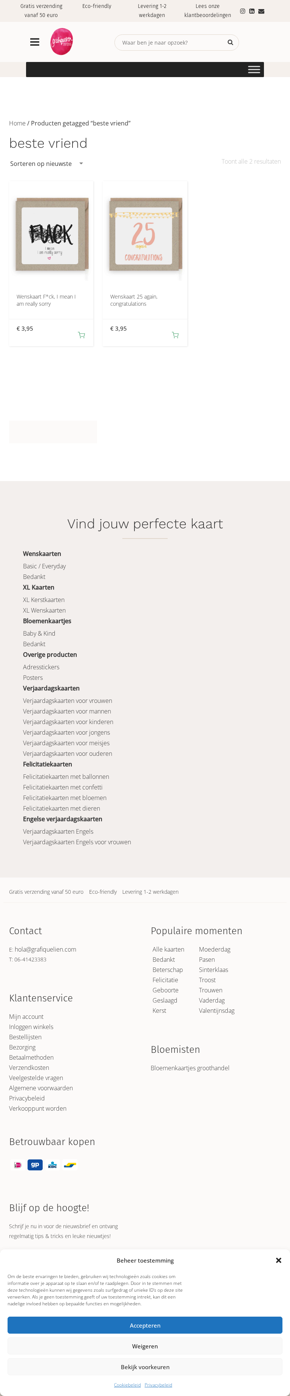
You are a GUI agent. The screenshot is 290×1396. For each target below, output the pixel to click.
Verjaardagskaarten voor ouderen (67, 753)
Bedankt (34, 577)
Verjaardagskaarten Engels (58, 831)
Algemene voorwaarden (41, 1088)
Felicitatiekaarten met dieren (61, 808)
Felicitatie (165, 980)
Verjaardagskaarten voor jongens (66, 732)
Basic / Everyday (44, 566)
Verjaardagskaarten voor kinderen (68, 722)
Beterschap (168, 970)
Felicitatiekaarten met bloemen (64, 798)
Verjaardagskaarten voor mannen (67, 711)
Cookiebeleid (127, 1385)
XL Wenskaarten (44, 610)
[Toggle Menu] (254, 69)
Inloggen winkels (31, 1027)
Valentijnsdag (216, 1010)
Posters (33, 677)
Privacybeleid (158, 1385)
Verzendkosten (29, 1067)
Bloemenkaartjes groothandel (190, 1068)
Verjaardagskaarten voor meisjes (66, 743)
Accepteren (145, 1325)
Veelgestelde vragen (36, 1078)
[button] (278, 1260)
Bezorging (22, 1047)
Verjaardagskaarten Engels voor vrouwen (77, 842)
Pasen (207, 959)
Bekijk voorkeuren (145, 1367)
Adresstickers (41, 667)
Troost (207, 980)
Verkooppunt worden (37, 1108)
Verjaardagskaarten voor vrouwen (67, 700)
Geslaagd (165, 1000)
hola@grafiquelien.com (45, 949)
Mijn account (26, 1016)
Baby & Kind (39, 633)
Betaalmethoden (31, 1057)
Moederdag (214, 949)
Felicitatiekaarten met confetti (63, 787)
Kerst (159, 1010)
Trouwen (210, 990)
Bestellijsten (25, 1037)
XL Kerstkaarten (44, 600)
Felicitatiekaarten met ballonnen (66, 776)
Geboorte (166, 990)
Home (17, 123)
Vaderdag (212, 1000)
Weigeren (145, 1346)
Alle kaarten (168, 949)
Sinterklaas (213, 970)
